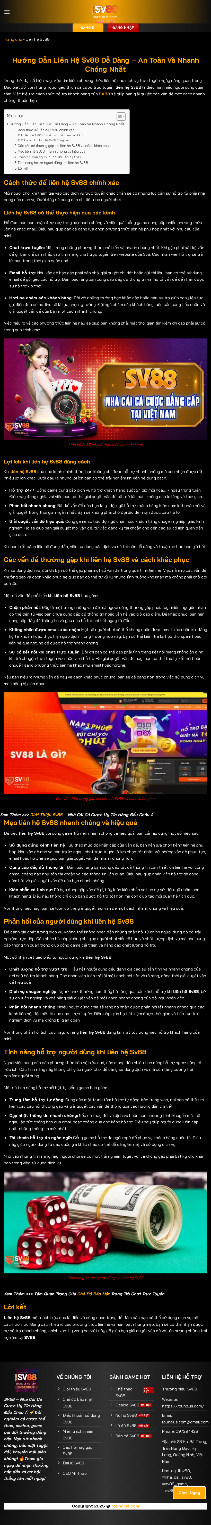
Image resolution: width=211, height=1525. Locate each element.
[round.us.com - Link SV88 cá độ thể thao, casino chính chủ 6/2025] (105, 11)
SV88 (9, 1399)
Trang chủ (13, 39)
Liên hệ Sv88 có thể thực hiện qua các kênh (53, 135)
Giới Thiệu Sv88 (46, 814)
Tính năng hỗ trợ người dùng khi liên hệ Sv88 (53, 163)
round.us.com (125, 1506)
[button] (7, 11)
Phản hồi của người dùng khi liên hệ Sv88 (50, 157)
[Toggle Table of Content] (118, 116)
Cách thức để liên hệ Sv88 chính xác (45, 130)
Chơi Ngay (189, 1492)
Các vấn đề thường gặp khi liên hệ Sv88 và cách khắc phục (64, 146)
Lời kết (23, 168)
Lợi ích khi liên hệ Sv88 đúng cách (47, 140)
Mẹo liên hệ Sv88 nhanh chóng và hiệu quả (51, 151)
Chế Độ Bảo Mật (93, 1293)
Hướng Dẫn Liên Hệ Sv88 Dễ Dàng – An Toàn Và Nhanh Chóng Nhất (67, 124)
